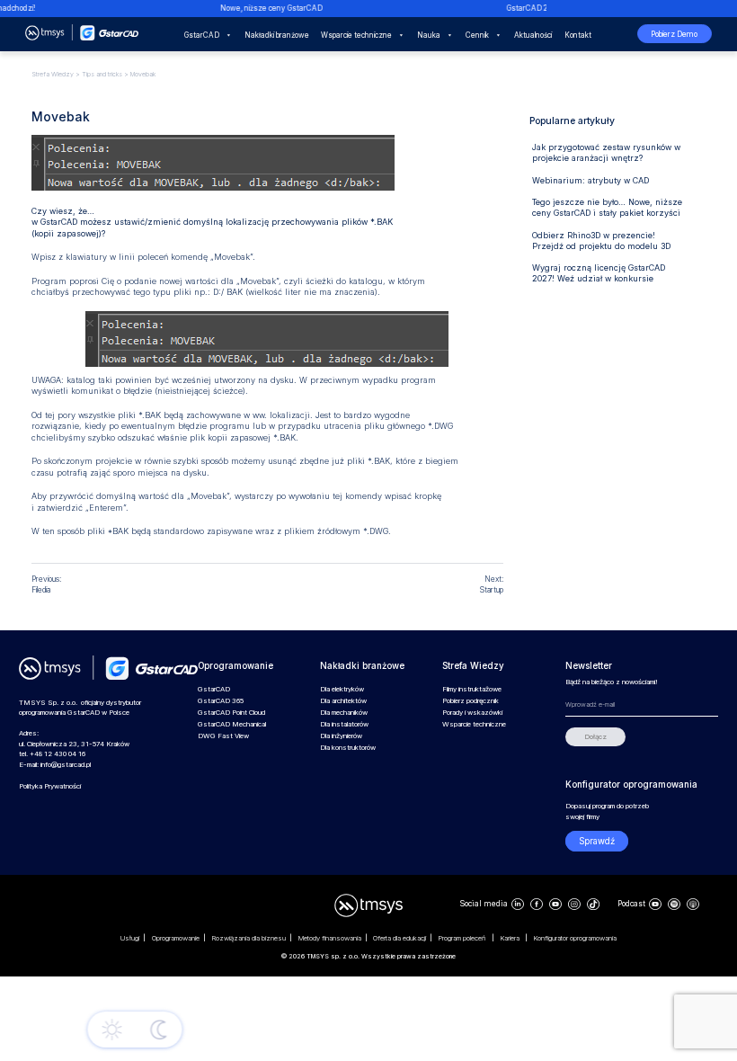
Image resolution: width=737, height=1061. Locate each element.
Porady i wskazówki (472, 713)
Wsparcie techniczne (356, 35)
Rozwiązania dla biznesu (249, 938)
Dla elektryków (342, 689)
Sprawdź (597, 841)
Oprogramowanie (176, 938)
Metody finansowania (329, 938)
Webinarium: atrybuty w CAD (590, 180)
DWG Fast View (223, 736)
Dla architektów (343, 701)
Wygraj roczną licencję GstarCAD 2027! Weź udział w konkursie (598, 273)
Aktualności (533, 35)
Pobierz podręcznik (470, 701)
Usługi (129, 938)
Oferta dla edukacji (399, 938)
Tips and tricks (102, 74)
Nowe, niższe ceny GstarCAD (266, 8)
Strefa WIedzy (52, 74)
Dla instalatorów (344, 724)
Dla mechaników (344, 713)
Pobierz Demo (674, 34)
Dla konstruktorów (348, 748)
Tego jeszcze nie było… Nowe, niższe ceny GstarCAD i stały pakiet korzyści (607, 207)
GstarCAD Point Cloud (231, 713)
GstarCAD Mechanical (232, 724)
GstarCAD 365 (221, 701)
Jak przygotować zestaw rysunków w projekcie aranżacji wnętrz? (606, 152)
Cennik (477, 35)
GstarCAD (201, 35)
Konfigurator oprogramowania (575, 938)
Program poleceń (463, 938)
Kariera (511, 938)
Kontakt (577, 35)
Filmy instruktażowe (472, 689)
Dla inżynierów (341, 736)
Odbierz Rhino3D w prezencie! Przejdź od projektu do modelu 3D (601, 240)
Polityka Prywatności (50, 786)
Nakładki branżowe (276, 35)
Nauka (428, 35)
